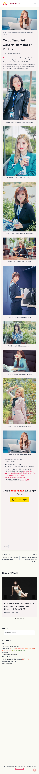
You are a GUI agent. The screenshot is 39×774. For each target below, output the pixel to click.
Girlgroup (8, 659)
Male (11, 646)
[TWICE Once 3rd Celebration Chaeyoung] (19, 95)
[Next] (33, 597)
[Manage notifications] (34, 770)
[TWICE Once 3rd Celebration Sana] (19, 401)
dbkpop (8, 612)
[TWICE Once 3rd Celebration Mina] (19, 290)
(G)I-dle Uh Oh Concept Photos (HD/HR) (10, 557)
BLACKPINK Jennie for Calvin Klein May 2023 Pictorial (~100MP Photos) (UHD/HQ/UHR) (19, 606)
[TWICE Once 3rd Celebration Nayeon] (19, 361)
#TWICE (7, 473)
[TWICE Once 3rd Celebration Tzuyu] (19, 442)
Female (7, 646)
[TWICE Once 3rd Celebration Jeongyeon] (19, 206)
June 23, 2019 (25, 480)
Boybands (13, 655)
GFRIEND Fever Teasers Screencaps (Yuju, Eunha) (29, 558)
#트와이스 (14, 473)
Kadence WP (19, 769)
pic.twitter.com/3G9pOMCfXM (15, 477)
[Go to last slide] (5, 597)
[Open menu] (35, 3)
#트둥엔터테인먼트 (24, 473)
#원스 (30, 471)
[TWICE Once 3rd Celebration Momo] (19, 332)
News (4, 37)
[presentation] (19, 588)
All (3, 646)
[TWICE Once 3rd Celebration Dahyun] (19, 151)
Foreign (16, 646)
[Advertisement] (19, 523)
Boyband (15, 659)
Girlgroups (5, 655)
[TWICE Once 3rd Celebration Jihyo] (19, 249)
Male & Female (7, 663)
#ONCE (25, 471)
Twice (6, 546)
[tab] (15, 618)
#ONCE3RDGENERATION (15, 475)
